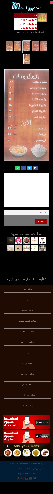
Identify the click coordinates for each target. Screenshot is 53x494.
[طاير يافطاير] (42, 248)
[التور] (42, 241)
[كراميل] (18, 241)
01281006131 (29, 27)
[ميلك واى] (10, 248)
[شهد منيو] (44, 46)
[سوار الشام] (10, 241)
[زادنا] (18, 248)
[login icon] (51, 2)
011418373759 (28, 23)
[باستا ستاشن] (26, 248)
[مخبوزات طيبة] (34, 241)
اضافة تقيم (40, 221)
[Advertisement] (25, 190)
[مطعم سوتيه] (34, 248)
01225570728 (29, 20)
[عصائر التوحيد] (26, 241)
